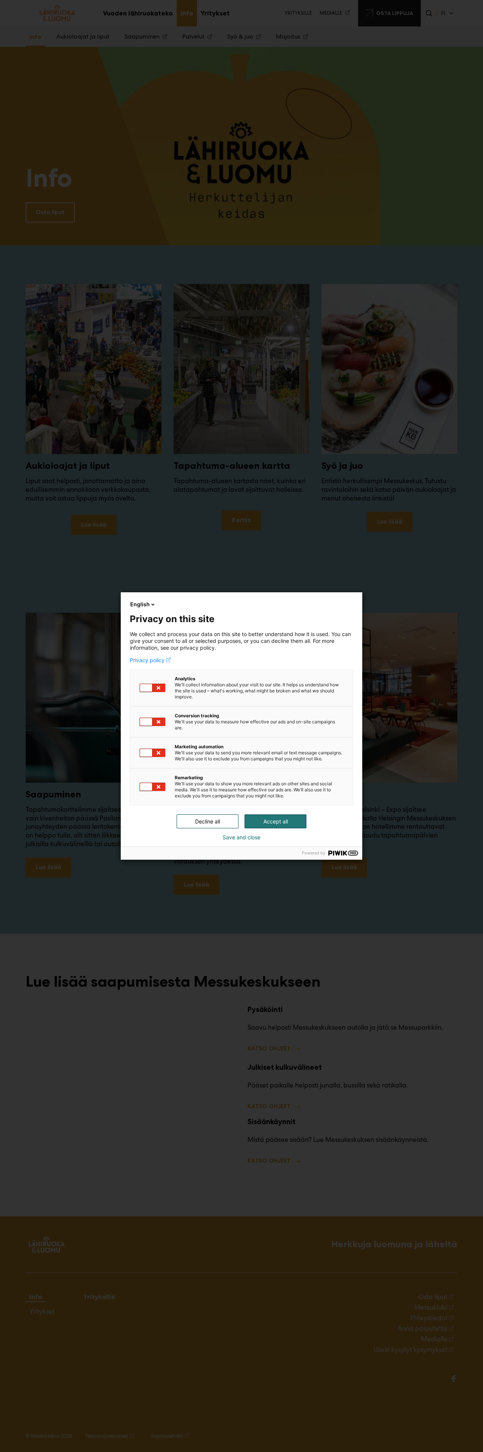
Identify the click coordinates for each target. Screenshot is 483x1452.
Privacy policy (147, 660)
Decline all (207, 821)
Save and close (241, 837)
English (140, 604)
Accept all (275, 821)
